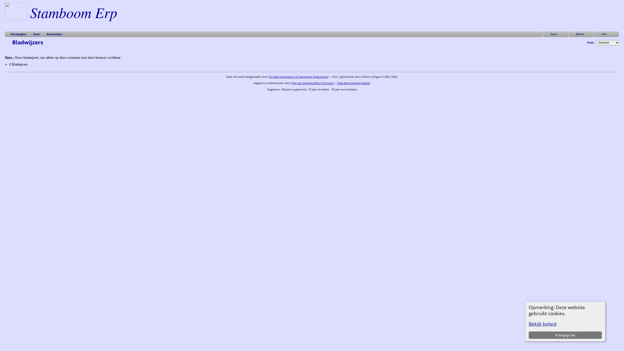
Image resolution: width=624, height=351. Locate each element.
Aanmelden (54, 34)
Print (590, 42)
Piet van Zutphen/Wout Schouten (313, 83)
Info (603, 34)
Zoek (553, 34)
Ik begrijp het (565, 335)
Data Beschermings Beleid (353, 83)
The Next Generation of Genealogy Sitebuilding (298, 76)
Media (580, 34)
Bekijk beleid (542, 324)
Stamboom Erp (73, 12)
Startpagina (18, 34)
